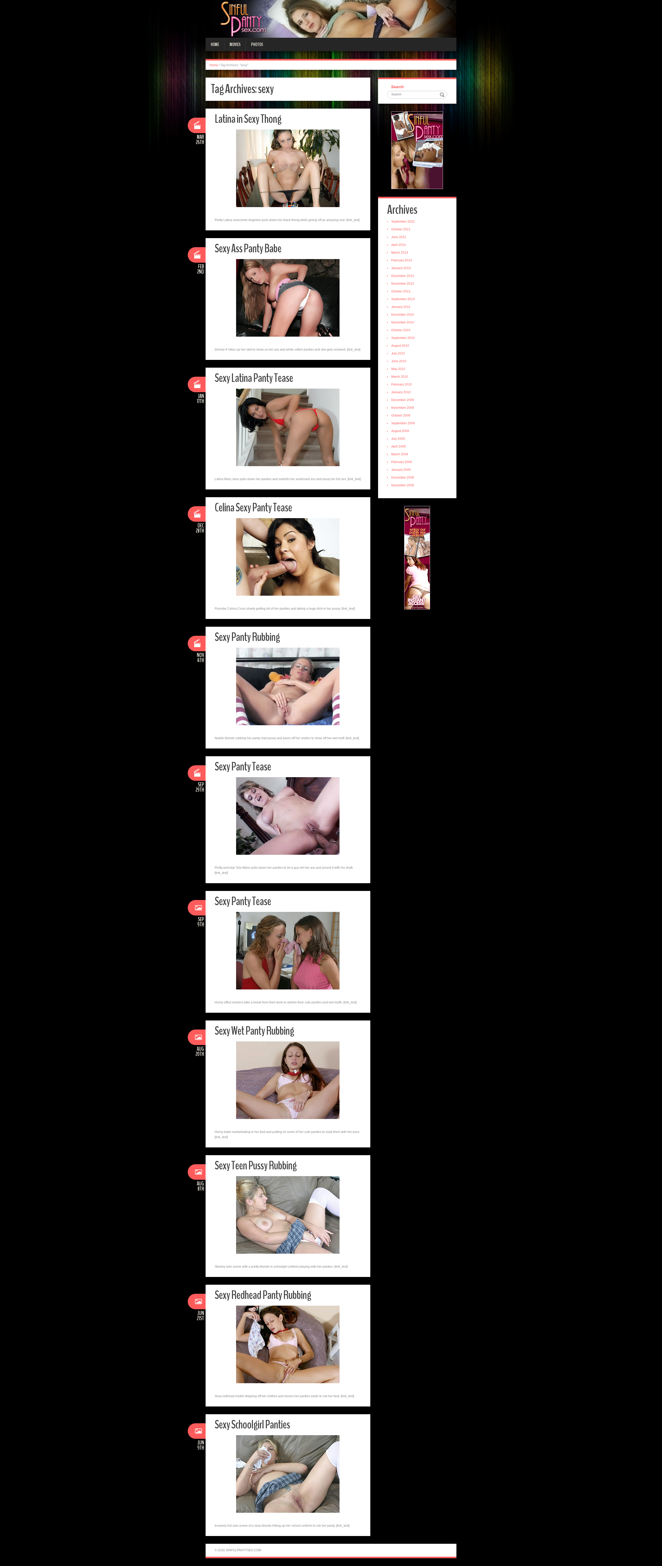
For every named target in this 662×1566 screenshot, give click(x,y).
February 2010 (401, 384)
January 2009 (401, 470)
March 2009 (399, 454)
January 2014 (401, 268)
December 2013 (402, 276)
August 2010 (400, 345)
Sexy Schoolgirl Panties (252, 1425)
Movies (235, 44)
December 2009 (402, 400)
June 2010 (398, 361)
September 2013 (403, 299)
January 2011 (400, 307)
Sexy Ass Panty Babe (248, 248)
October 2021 (400, 229)
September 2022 (403, 221)
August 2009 (400, 431)
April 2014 (398, 245)
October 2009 (400, 415)
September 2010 (403, 338)
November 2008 (402, 485)
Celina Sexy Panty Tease (253, 508)
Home (215, 44)
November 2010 (402, 322)
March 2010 (399, 377)
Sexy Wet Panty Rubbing (254, 1031)
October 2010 (400, 330)
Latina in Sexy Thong (248, 119)
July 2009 (398, 439)
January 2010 (401, 392)
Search (397, 87)
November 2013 (402, 283)
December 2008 (402, 477)
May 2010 (398, 369)
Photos (257, 44)
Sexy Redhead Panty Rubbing (263, 1295)
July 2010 (398, 353)
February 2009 (401, 462)
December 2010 (402, 314)
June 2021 (398, 237)
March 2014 (399, 252)
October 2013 (400, 291)
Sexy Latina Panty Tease (254, 378)
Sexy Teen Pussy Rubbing (256, 1166)
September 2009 (403, 423)
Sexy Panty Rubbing (247, 637)
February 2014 (401, 260)
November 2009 (402, 408)
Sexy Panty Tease (243, 767)
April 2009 (398, 446)
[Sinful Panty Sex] (331, 18)
